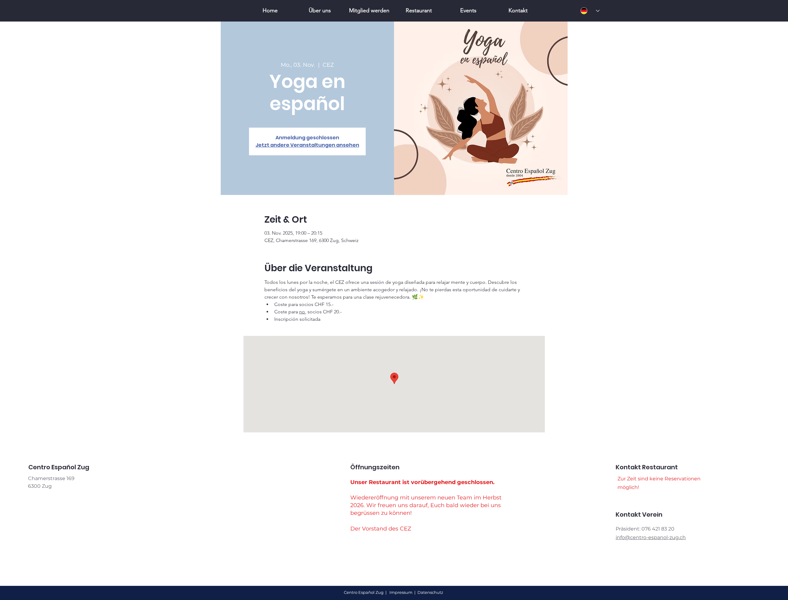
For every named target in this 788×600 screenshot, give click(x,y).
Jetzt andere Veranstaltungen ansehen (307, 145)
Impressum (400, 592)
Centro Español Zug (364, 592)
